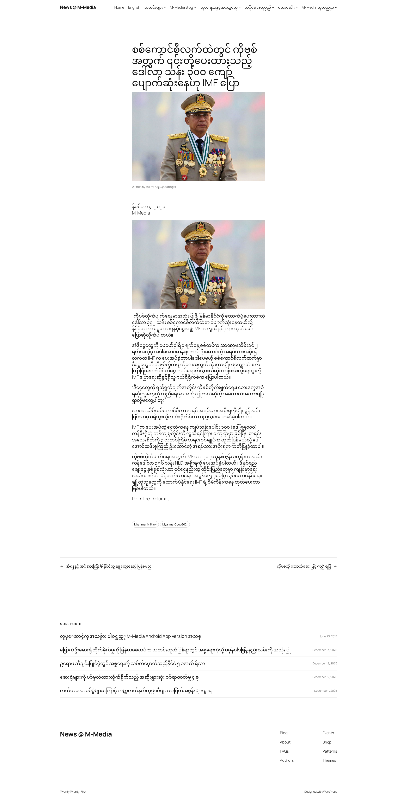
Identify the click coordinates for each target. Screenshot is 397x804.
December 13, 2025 (324, 650)
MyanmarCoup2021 (175, 524)
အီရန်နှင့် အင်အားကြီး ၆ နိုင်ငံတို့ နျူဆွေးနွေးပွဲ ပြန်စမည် (109, 566)
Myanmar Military (145, 524)
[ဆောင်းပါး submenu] (296, 7)
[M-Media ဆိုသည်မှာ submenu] (336, 7)
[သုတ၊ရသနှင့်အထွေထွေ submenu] (239, 7)
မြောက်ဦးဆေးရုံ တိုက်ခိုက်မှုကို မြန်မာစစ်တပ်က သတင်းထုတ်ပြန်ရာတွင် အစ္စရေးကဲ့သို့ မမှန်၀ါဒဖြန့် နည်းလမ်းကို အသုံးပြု (175, 649)
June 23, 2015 (328, 636)
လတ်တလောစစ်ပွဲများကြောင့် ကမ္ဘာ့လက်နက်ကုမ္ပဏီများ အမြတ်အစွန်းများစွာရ (136, 690)
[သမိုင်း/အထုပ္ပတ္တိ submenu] (273, 7)
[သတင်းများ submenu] (165, 7)
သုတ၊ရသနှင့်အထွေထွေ (219, 7)
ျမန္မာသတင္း (166, 187)
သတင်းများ (153, 7)
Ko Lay (150, 187)
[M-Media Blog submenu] (195, 7)
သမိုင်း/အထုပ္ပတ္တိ (258, 7)
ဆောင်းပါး (286, 7)
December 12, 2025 (324, 663)
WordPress (330, 791)
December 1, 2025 (325, 691)
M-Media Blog (181, 7)
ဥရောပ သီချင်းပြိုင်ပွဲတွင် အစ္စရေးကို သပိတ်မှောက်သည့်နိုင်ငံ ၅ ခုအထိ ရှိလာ (132, 663)
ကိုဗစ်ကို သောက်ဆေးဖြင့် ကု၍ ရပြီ (304, 566)
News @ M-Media (78, 7)
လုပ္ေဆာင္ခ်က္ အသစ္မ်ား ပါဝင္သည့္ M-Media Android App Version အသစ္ (130, 636)
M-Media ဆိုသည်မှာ (318, 7)
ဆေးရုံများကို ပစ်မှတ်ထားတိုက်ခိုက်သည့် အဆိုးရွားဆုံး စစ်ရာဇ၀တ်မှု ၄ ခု (130, 677)
